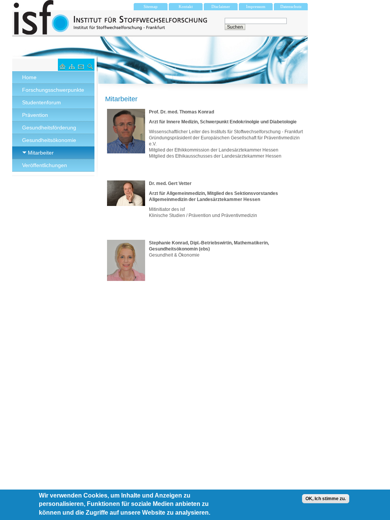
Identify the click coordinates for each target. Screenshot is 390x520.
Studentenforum (41, 102)
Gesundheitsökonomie (49, 140)
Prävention (35, 115)
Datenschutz (291, 6)
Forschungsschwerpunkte (53, 90)
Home (29, 77)
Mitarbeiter (41, 153)
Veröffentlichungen (44, 165)
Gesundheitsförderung (49, 127)
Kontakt (186, 6)
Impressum (255, 6)
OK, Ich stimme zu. (325, 498)
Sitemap (151, 6)
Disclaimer (220, 6)
